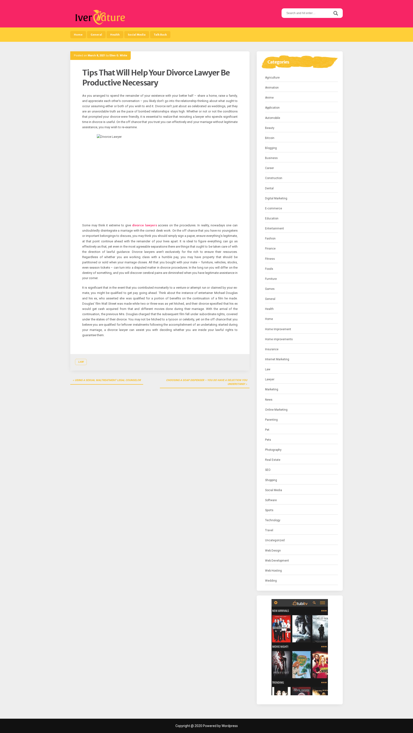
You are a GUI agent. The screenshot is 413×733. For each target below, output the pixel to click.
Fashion (270, 238)
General (96, 34)
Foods (269, 269)
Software (271, 500)
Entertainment (274, 228)
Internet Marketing (277, 359)
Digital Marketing (276, 198)
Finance (270, 248)
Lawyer (269, 379)
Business (271, 158)
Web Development (277, 560)
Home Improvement (278, 329)
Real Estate (272, 460)
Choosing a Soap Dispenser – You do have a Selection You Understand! (206, 382)
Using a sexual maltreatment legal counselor (108, 380)
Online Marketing (276, 409)
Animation (272, 87)
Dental (269, 188)
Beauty (269, 128)
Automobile (272, 118)
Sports (269, 510)
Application (272, 107)
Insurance (271, 349)
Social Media (137, 34)
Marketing (271, 389)
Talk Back (160, 34)
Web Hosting (273, 570)
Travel (269, 530)
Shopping (271, 480)
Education (271, 218)
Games (270, 289)
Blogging (271, 148)
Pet (267, 429)
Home (78, 34)
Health (115, 34)
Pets (268, 439)
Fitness (270, 258)
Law (81, 361)
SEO (268, 470)
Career (269, 168)
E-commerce (273, 208)
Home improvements (279, 339)
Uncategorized (275, 540)
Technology (272, 520)
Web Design (273, 550)
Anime (269, 97)
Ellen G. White (118, 55)
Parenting (271, 419)
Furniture (271, 279)
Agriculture (272, 77)
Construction (273, 178)
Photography (273, 449)
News (268, 399)
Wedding (271, 580)
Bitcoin (269, 138)
